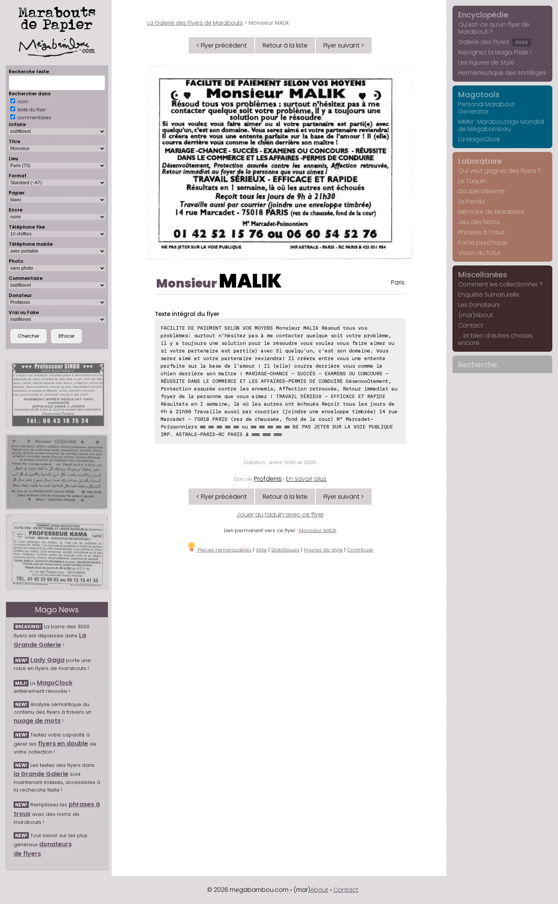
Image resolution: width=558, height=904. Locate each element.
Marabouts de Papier (57, 17)
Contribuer (360, 549)
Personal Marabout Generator (486, 108)
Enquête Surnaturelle (488, 294)
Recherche (477, 364)
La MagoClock (479, 139)
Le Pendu (471, 201)
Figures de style (323, 549)
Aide (261, 549)
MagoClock (55, 682)
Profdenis (268, 478)
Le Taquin (472, 181)
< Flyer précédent (221, 45)
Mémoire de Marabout (491, 211)
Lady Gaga (47, 660)
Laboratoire (480, 161)
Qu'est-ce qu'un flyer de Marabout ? (494, 28)
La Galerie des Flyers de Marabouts (195, 23)
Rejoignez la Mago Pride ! (494, 52)
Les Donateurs (479, 304)
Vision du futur (479, 252)
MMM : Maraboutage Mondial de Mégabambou (501, 125)
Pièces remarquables (224, 549)
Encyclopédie (483, 14)
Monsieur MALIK (317, 530)
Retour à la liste (285, 45)
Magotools (479, 94)
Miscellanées (482, 274)
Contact (470, 325)
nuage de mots (37, 720)
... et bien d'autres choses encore (495, 339)
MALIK (250, 280)
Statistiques (285, 549)
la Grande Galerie (41, 774)
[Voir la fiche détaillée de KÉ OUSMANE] (57, 472)
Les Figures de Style (486, 62)
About (319, 889)
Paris (398, 282)
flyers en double (63, 743)
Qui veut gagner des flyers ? (499, 170)
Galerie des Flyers (493, 42)
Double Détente (481, 191)
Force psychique (482, 242)
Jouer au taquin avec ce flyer (280, 514)
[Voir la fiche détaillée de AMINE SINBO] (57, 395)
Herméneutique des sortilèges (502, 72)
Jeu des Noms (479, 222)
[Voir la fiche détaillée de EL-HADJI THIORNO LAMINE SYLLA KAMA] (57, 552)
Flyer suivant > (343, 45)
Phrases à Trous (481, 232)
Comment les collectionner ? (500, 284)
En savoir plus (306, 478)
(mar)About (475, 315)
